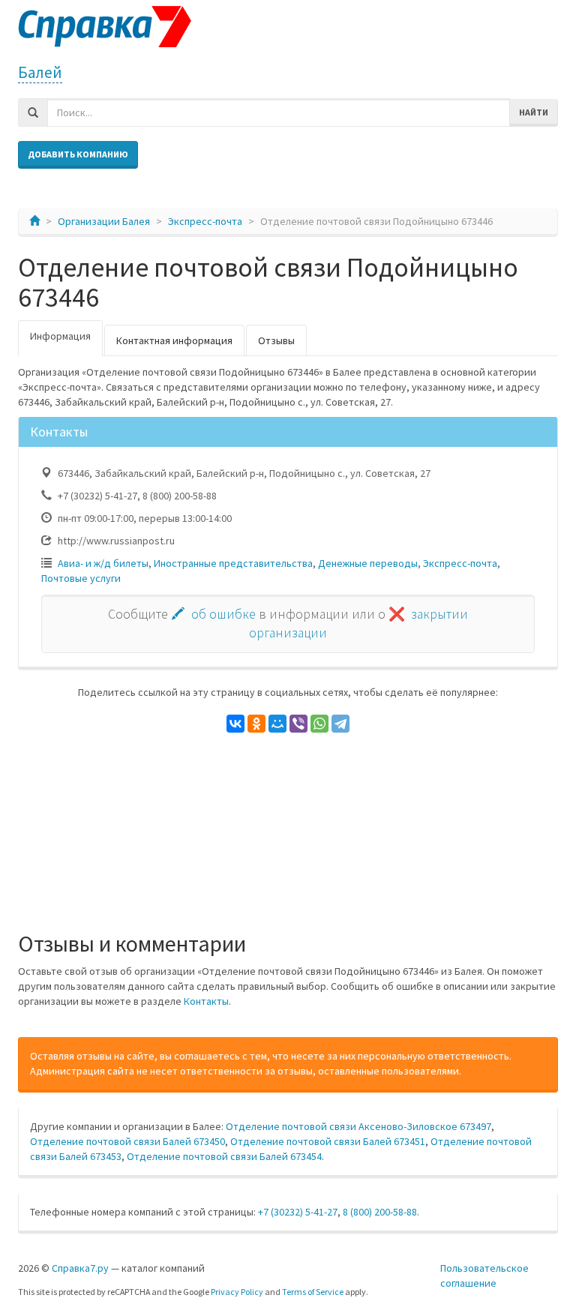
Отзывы (276, 340)
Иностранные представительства (233, 563)
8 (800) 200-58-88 (380, 1212)
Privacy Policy (237, 1291)
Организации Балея (104, 221)
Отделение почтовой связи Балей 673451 (327, 1141)
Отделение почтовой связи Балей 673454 (224, 1156)
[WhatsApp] (319, 724)
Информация (60, 336)
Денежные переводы (368, 563)
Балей (40, 72)
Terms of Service (313, 1291)
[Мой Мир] (277, 724)
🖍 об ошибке (213, 614)
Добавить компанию (78, 154)
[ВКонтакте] (235, 724)
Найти (533, 112)
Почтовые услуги (81, 578)
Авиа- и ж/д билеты (103, 563)
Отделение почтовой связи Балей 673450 (127, 1141)
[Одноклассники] (257, 724)
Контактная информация (174, 340)
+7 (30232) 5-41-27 (298, 1212)
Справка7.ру (80, 1268)
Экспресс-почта (205, 221)
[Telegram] (341, 724)
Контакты (206, 1001)
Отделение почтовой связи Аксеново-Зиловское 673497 (358, 1126)
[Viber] (299, 724)
